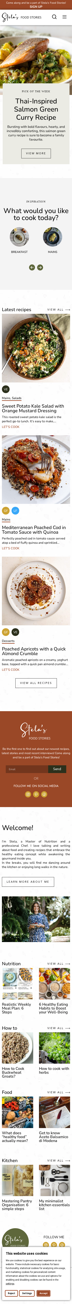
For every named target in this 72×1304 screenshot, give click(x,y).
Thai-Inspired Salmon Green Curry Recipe (36, 109)
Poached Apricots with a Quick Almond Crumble (34, 651)
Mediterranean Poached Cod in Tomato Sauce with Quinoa (34, 529)
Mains (52, 252)
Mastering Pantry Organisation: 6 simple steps (17, 1204)
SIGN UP (36, 7)
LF (15, 511)
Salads (17, 398)
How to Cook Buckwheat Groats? (13, 1072)
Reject (11, 1293)
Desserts (8, 641)
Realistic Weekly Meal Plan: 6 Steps (16, 1008)
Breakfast (19, 252)
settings (10, 1283)
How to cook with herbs (54, 1070)
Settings (27, 1293)
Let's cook (10, 427)
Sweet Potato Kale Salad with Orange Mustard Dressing (33, 408)
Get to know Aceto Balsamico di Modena (53, 1136)
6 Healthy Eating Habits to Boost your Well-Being (53, 1008)
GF (6, 511)
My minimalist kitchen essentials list (54, 1204)
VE (6, 389)
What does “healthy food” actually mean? (15, 1136)
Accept (43, 1293)
